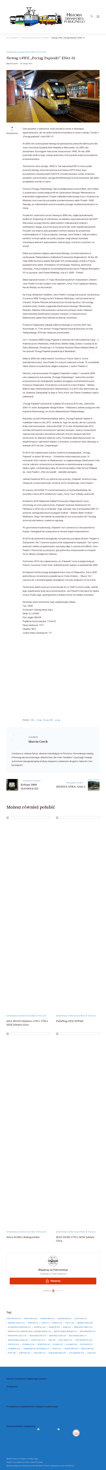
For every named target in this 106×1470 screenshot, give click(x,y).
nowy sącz (38, 1340)
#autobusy (13, 1318)
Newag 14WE (48, 720)
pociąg (57, 720)
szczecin (86, 1344)
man (67, 1327)
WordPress (69, 1466)
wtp (12, 1353)
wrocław (87, 1348)
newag (38, 720)
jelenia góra (85, 1323)
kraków (54, 1327)
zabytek (24, 1353)
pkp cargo (65, 1340)
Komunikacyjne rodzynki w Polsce (26, 52)
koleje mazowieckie (19, 1327)
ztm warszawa (57, 1353)
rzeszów (44, 1344)
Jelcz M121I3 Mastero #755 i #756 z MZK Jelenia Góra (27, 1022)
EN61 (33, 720)
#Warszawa (47, 1318)
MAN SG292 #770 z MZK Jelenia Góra (75, 1239)
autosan (81, 1318)
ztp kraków (76, 1353)
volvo (56, 1348)
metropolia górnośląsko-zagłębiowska (29, 1331)
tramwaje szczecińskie (36, 1348)
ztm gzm (39, 1353)
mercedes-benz (83, 1327)
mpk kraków (87, 1331)
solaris (71, 1344)
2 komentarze (12, 132)
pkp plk (13, 1344)
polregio (28, 1344)
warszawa (71, 1348)
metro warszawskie (65, 1331)
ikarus (57, 1323)
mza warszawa (78, 1335)
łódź (91, 1353)
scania (58, 1344)
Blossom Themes (43, 1466)
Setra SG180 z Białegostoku (23, 1237)
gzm (45, 1323)
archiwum (64, 1318)
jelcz (69, 1323)
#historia (30, 1318)
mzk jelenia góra (18, 1340)
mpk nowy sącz (17, 1335)
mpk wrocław (57, 1335)
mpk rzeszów (38, 1335)
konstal (40, 1327)
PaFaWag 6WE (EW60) (69, 1021)
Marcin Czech (12, 63)
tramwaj (14, 1348)
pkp (51, 1340)
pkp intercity (83, 1340)
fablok (33, 1323)
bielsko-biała (16, 1323)
